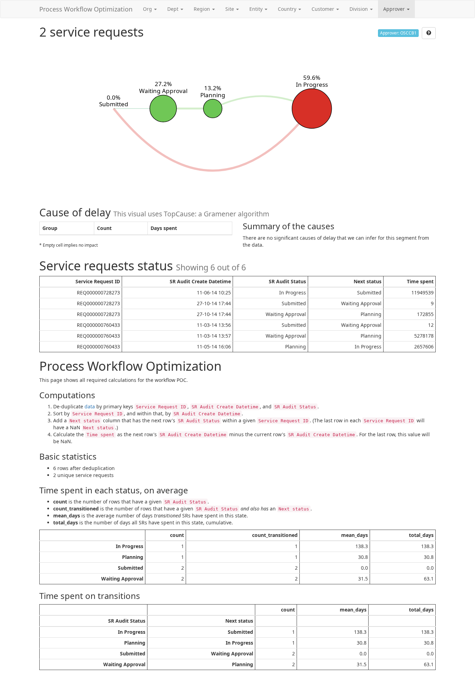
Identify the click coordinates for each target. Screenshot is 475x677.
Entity (256, 9)
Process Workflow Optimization (85, 9)
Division (359, 9)
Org (148, 9)
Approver (394, 9)
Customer (324, 9)
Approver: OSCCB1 (398, 33)
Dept (173, 9)
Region (202, 9)
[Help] (429, 33)
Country (288, 9)
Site (230, 9)
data (89, 406)
